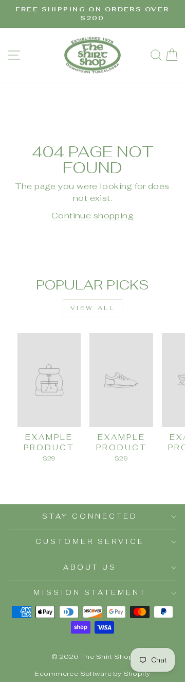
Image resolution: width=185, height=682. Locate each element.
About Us (90, 567)
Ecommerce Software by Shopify (92, 673)
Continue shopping (92, 215)
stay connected (90, 516)
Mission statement (89, 592)
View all (92, 308)
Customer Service (89, 541)
